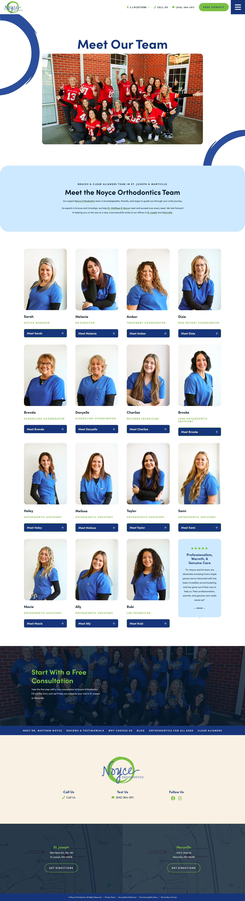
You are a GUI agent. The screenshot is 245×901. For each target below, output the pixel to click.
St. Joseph (152, 212)
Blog (141, 730)
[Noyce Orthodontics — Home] (13, 7)
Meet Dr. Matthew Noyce (42, 730)
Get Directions (61, 867)
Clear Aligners (210, 730)
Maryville (167, 212)
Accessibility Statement (127, 897)
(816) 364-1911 (124, 797)
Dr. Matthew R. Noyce (118, 208)
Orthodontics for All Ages (171, 730)
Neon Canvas (171, 897)
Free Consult (213, 7)
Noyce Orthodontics (85, 200)
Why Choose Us (120, 730)
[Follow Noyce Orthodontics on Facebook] (173, 798)
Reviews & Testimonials (85, 730)
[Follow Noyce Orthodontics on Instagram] (180, 798)
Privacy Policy (110, 897)
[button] (161, 7)
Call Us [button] (70, 797)
